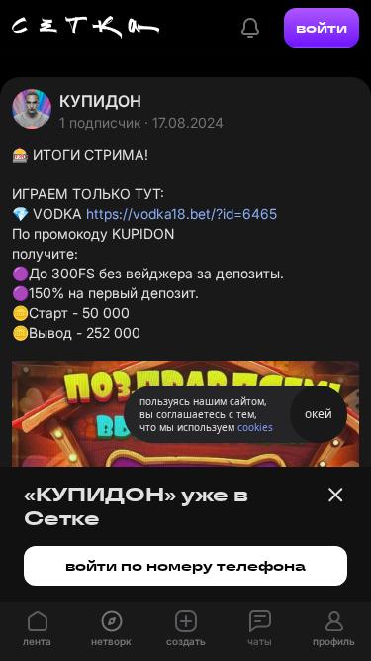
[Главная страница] (86, 28)
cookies (255, 427)
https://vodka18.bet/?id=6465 (181, 213)
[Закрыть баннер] (335, 494)
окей (318, 413)
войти (321, 28)
